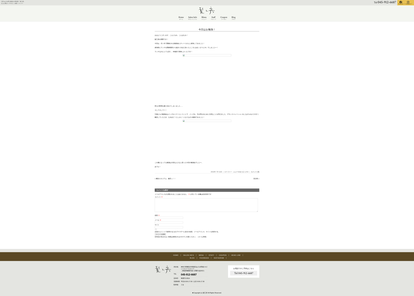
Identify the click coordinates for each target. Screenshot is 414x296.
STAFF (211, 255)
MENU (201, 255)
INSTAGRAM (219, 258)
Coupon (223, 18)
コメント (159, 197)
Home (181, 18)
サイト (157, 225)
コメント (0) (255, 172)
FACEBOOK (204, 258)
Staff (213, 18)
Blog (233, 18)
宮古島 (255, 178)
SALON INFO (188, 255)
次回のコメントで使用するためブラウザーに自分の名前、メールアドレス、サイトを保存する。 (187, 232)
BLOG (192, 258)
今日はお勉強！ (207, 29)
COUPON (223, 255)
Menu (204, 18)
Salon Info (192, 18)
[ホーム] (207, 14)
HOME (175, 255)
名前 (157, 215)
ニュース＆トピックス (241, 172)
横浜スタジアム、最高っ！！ (166, 178)
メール (158, 220)
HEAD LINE (236, 255)
